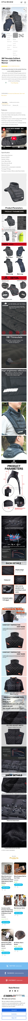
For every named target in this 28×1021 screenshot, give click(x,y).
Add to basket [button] (6, 922)
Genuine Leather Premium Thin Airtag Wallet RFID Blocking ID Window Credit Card (7, 911)
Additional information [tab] (14, 102)
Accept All (14, 1010)
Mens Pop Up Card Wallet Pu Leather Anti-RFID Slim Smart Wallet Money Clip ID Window (7, 880)
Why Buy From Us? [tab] (6, 105)
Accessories (11, 93)
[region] (14, 1008)
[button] (24, 9)
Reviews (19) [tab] (15, 105)
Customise (14, 1014)
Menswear (16, 93)
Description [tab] (4, 102)
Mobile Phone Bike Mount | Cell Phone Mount (6, 944)
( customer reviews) (14, 66)
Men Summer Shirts (19, 908)
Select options (6, 887)
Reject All (14, 1017)
